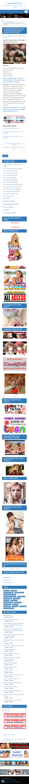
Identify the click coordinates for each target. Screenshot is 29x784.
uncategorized (8, 196)
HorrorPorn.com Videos (10, 596)
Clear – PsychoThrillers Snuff (12, 678)
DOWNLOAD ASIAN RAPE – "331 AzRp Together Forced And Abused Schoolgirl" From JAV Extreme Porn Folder (14, 80)
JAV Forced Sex (21, 596)
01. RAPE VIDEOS (9, 170)
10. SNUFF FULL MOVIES (11, 191)
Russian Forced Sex (8, 602)
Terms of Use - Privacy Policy (9, 780)
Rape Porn (6, 600)
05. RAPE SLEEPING (10, 180)
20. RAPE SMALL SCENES (9, 213)
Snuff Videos (23, 606)
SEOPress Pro (12, 782)
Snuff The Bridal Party (10, 649)
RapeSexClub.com (8, 582)
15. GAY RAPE (6, 198)
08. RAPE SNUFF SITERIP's (11, 187)
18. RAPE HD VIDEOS (8, 207)
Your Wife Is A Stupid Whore (12, 619)
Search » (5, 156)
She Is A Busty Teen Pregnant (12, 653)
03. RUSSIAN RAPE (9, 175)
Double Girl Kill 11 (9, 671)
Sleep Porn (15, 604)
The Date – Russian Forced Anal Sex (14, 675)
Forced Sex (13, 590)
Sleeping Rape (7, 604)
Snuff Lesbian (7, 606)
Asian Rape (6, 590)
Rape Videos (14, 600)
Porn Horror (17, 598)
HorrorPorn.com (19, 592)
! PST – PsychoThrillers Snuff (12, 168)
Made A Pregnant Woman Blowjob (13, 682)
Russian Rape (18, 602)
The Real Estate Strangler (11, 686)
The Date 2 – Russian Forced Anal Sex (14, 645)
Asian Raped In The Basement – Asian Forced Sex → (15, 148)
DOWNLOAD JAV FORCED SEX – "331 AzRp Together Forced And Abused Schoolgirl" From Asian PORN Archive (14, 109)
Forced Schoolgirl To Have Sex (11, 128)
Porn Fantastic (7, 598)
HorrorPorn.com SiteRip (10, 594)
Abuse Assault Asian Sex (11, 667)
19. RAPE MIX (6, 210)
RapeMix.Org (6, 580)
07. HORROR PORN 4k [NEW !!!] (12, 184)
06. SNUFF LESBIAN (10, 182)
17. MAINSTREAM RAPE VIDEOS (10, 204)
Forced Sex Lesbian (8, 592)
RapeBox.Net (6, 577)
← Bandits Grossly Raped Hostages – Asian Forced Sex (14, 144)
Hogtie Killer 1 (8, 615)
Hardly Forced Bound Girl (11, 663)
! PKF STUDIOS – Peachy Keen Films (14, 164)
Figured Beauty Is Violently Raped (13, 700)
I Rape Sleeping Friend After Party (13, 690)
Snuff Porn (15, 606)
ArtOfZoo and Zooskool (8, 734)
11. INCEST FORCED (10, 193)
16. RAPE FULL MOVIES (8, 201)
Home (2, 20)
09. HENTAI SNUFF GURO (11, 189)
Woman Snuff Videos (9, 608)
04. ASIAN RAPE (10, 22)
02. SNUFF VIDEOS (9, 173)
